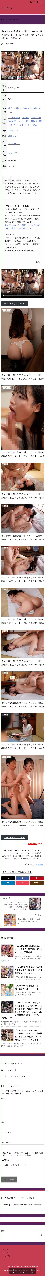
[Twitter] (8, 878)
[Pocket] (22, 883)
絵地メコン (13, 136)
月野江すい (16, 20)
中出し (21, 121)
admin (40, 864)
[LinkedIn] (8, 883)
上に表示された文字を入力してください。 (17, 1165)
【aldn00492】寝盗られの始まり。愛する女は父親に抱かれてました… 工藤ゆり (28, 949)
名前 (3, 1122)
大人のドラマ (14, 153)
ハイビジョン (14, 117)
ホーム (5, 20)
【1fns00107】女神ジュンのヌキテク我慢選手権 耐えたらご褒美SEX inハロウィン (28, 970)
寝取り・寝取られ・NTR (21, 856)
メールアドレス (7, 1132)
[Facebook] (22, 878)
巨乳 (27, 121)
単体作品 (12, 121)
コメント (4, 1098)
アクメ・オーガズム (28, 125)
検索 (3, 1231)
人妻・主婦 (36, 117)
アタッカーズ (14, 143)
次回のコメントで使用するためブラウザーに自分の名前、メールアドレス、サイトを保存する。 (23, 1154)
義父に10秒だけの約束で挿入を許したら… (27, 859)
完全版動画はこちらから (14, 303)
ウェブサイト (6, 1143)
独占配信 (25, 117)
